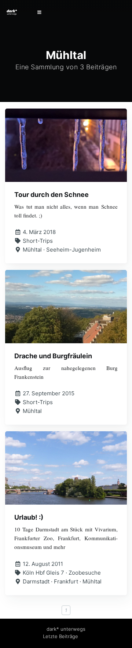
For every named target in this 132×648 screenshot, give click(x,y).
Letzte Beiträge (60, 636)
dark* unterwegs (66, 629)
